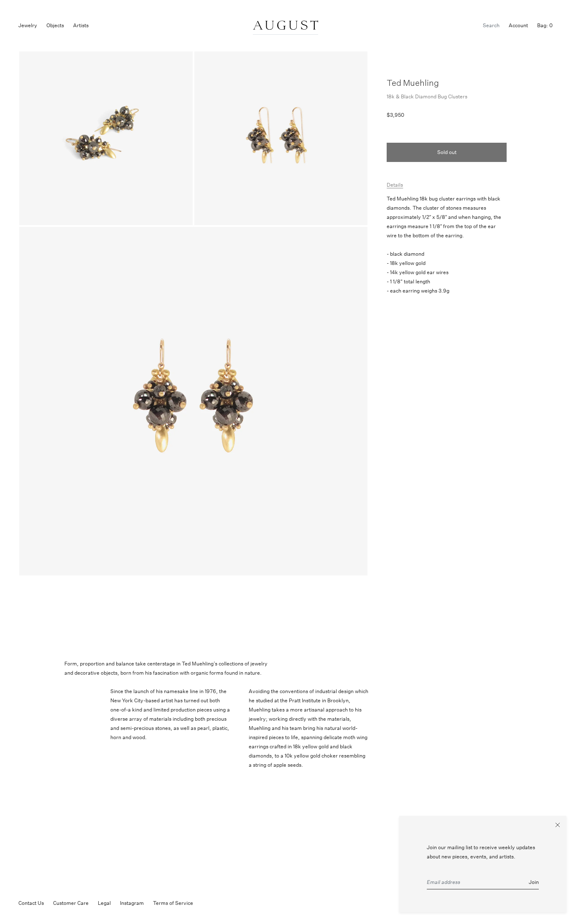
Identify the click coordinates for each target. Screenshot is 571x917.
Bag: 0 (545, 25)
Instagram (132, 903)
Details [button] (395, 184)
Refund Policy (218, 903)
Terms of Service (173, 903)
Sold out (446, 152)
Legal (104, 903)
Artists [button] (81, 25)
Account (518, 25)
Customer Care (71, 903)
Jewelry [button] (27, 25)
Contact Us (31, 903)
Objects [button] (55, 25)
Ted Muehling (413, 82)
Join (534, 882)
